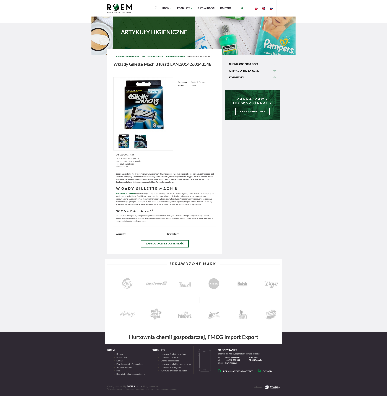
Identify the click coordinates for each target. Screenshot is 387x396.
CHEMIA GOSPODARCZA (244, 64)
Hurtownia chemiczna (170, 357)
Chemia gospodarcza (170, 361)
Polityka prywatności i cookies (129, 364)
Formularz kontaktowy (238, 371)
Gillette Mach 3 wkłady (125, 193)
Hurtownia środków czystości (173, 354)
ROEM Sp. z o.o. (135, 386)
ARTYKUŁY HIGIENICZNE (153, 56)
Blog (118, 371)
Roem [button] (166, 8)
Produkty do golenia (175, 56)
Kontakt (225, 8)
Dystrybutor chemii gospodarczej (130, 374)
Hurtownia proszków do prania (174, 371)
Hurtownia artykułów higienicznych (176, 364)
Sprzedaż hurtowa (124, 367)
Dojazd (267, 371)
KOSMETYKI (236, 77)
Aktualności (206, 8)
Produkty (137, 56)
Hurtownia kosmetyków (171, 367)
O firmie (119, 354)
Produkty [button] (184, 8)
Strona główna (123, 56)
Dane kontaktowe (252, 111)
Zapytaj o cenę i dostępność (165, 243)
